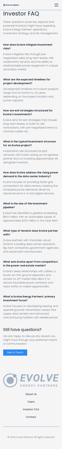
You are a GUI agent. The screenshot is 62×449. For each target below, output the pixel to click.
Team (31, 402)
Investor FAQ (31, 409)
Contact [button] (31, 417)
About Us (31, 394)
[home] (11, 5)
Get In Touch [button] (15, 352)
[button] (56, 5)
